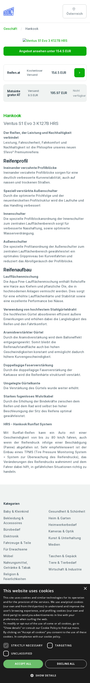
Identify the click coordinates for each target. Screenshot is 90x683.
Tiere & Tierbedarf (62, 562)
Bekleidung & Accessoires (13, 520)
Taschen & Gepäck (62, 556)
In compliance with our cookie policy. (37, 636)
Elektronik (11, 536)
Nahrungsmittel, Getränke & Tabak (17, 565)
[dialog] (45, 633)
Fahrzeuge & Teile (17, 543)
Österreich (74, 13)
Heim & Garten (59, 518)
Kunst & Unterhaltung (64, 538)
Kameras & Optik (61, 531)
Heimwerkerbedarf (62, 525)
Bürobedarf (11, 529)
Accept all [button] (23, 664)
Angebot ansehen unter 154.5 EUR (45, 51)
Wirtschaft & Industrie (65, 569)
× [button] (85, 588)
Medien (54, 544)
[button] (45, 675)
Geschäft (10, 28)
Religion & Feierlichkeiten (14, 576)
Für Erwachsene (15, 549)
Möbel (8, 556)
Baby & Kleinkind (16, 511)
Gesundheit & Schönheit (66, 511)
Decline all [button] (66, 664)
